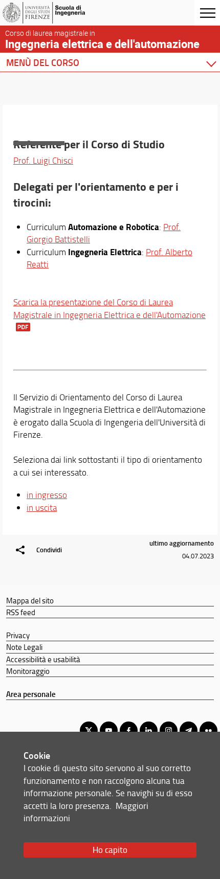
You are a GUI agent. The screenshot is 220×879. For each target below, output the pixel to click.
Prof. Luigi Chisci (43, 160)
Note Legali (24, 646)
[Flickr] (208, 730)
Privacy (18, 635)
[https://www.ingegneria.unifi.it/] (58, 13)
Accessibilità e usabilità (43, 659)
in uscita (42, 507)
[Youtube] (109, 730)
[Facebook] (129, 730)
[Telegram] (188, 730)
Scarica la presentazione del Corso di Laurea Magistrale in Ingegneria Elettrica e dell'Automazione (109, 308)
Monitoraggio (28, 671)
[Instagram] (169, 730)
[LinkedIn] (149, 730)
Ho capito (110, 849)
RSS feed (20, 612)
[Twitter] (89, 730)
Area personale (31, 694)
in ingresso (47, 495)
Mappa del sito (30, 600)
